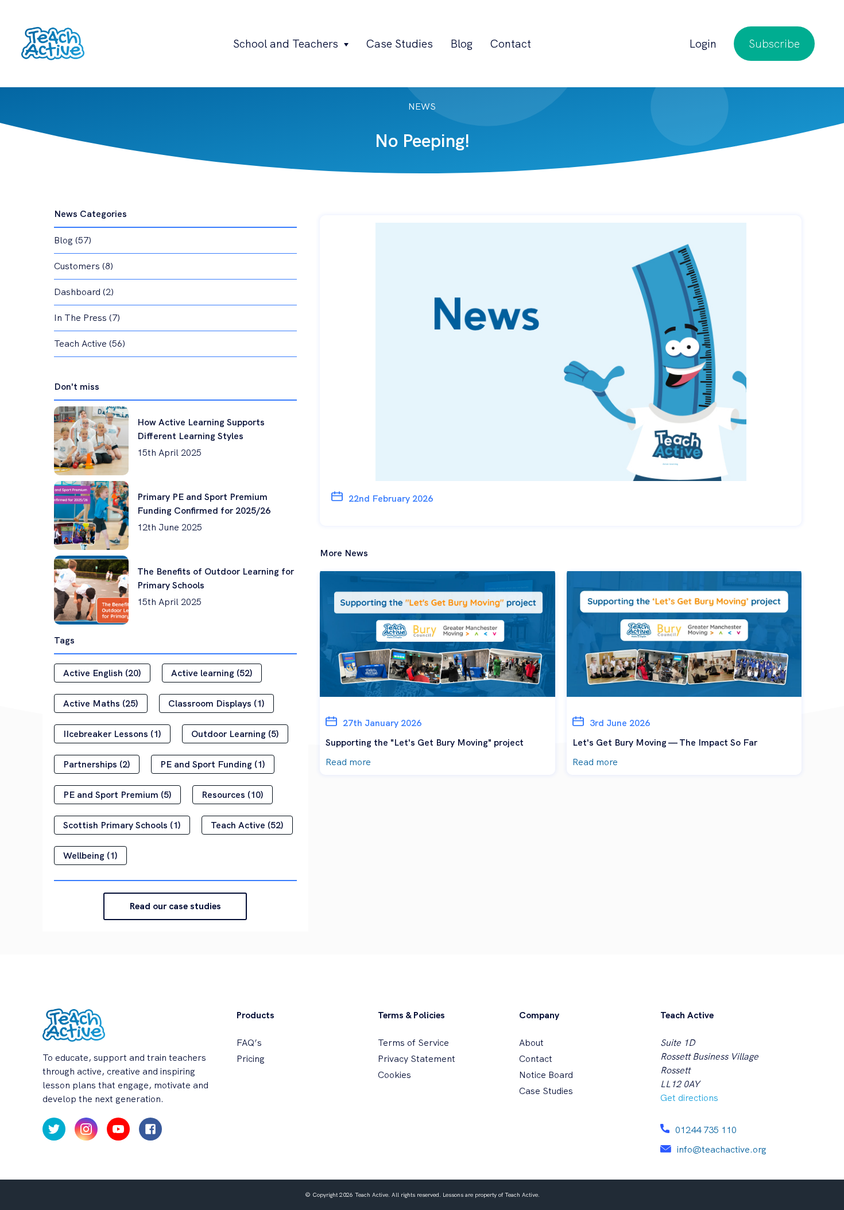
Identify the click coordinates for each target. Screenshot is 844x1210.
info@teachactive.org (721, 1149)
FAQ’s (249, 1043)
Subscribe (774, 43)
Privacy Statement (416, 1059)
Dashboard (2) (84, 292)
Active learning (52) (212, 673)
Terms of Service (413, 1043)
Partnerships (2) (96, 764)
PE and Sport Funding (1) (212, 764)
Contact (510, 43)
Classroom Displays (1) (216, 703)
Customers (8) (83, 266)
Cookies (394, 1075)
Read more (348, 762)
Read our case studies (175, 906)
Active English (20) (102, 673)
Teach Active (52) (247, 825)
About (531, 1043)
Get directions (689, 1098)
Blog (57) (72, 240)
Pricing (251, 1059)
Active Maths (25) (100, 703)
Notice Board (546, 1075)
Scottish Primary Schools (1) (122, 825)
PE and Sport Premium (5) (117, 795)
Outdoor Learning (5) (235, 734)
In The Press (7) (87, 318)
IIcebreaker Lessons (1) (112, 734)
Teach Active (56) (89, 344)
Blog (461, 43)
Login (703, 43)
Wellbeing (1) (90, 856)
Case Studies (399, 43)
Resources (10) (233, 795)
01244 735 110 (706, 1130)
